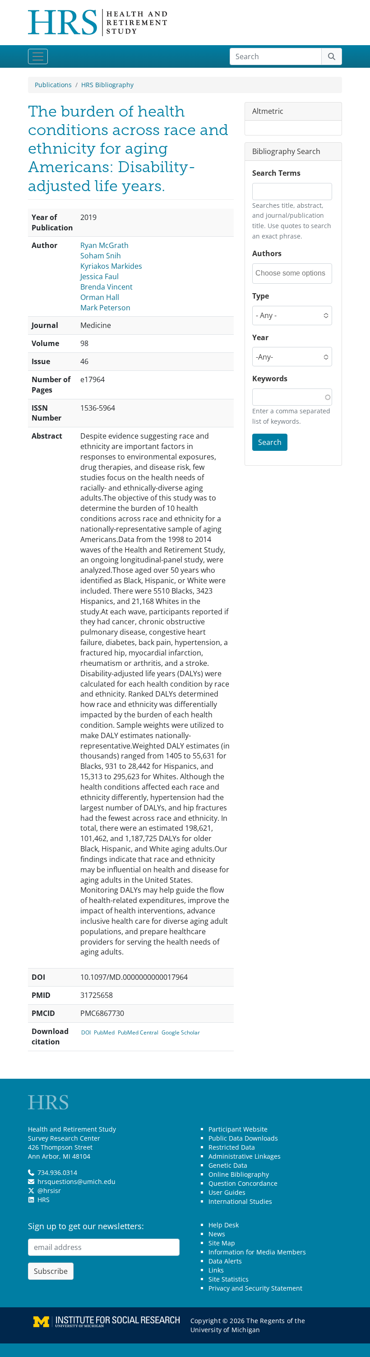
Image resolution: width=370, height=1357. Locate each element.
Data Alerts (225, 1261)
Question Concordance (243, 1183)
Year (260, 337)
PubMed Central (138, 1032)
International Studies (240, 1201)
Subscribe (51, 1271)
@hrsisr (49, 1190)
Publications (53, 84)
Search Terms (276, 173)
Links (216, 1270)
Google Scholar (181, 1032)
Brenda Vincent (106, 287)
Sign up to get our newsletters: (86, 1226)
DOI (86, 1032)
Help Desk (223, 1225)
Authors (267, 253)
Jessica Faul (99, 276)
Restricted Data (231, 1147)
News (216, 1234)
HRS (43, 1199)
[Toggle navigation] (38, 56)
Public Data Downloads (243, 1138)
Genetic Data (227, 1165)
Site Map (221, 1243)
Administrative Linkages (244, 1156)
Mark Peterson (105, 308)
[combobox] (293, 274)
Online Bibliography (238, 1174)
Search (270, 442)
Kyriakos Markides (111, 266)
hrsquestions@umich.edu (76, 1181)
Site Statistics (228, 1279)
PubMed (104, 1032)
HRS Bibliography (107, 84)
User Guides (226, 1192)
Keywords (269, 379)
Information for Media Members (257, 1252)
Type (260, 296)
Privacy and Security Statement (255, 1288)
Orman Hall (99, 297)
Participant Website (238, 1129)
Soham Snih (100, 256)
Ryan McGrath (104, 245)
